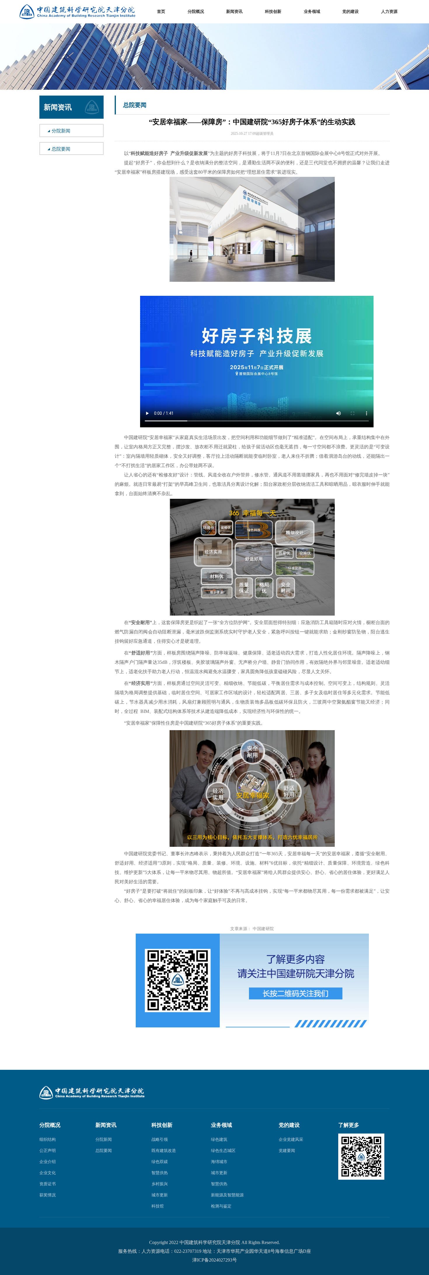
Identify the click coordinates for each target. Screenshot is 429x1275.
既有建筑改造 (163, 1150)
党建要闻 (287, 1150)
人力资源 (389, 12)
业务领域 (312, 12)
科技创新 (273, 12)
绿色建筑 (219, 1139)
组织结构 (47, 1139)
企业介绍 (47, 1162)
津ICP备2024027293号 (214, 1259)
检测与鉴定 (221, 1206)
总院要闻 (61, 148)
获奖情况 (47, 1195)
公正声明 (47, 1150)
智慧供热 (159, 1173)
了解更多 (348, 1125)
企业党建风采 (291, 1139)
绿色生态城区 (223, 1150)
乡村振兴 (159, 1184)
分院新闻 (61, 130)
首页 (161, 12)
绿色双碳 (159, 1162)
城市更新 (159, 1195)
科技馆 (157, 1206)
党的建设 (350, 12)
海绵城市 (219, 1162)
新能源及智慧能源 (227, 1195)
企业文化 (47, 1173)
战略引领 (159, 1139)
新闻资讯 (234, 12)
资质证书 (47, 1184)
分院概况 (196, 12)
